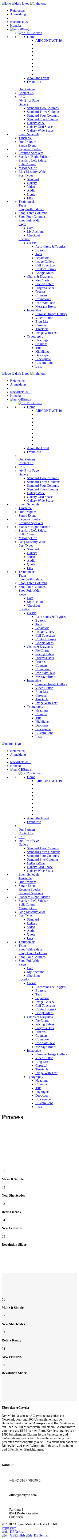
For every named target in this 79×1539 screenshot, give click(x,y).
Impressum (9, 1528)
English (20, 1535)
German (20, 1531)
